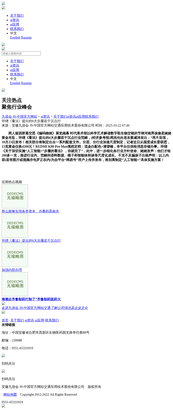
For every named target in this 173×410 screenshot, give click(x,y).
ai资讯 (14, 20)
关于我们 (17, 15)
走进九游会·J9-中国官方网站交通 (45, 308)
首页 (5, 320)
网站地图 (10, 394)
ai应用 (14, 24)
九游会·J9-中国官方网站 (19, 116)
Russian (26, 37)
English (15, 37)
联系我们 (17, 29)
